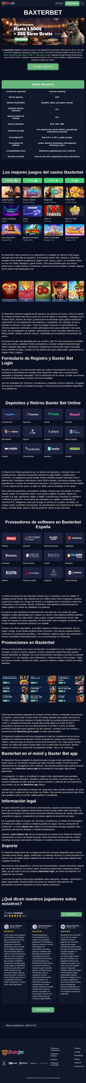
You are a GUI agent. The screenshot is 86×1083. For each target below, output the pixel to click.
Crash (51, 180)
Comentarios (71, 914)
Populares (10, 180)
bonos (14, 657)
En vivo (31, 180)
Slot (72, 180)
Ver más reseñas (42, 1010)
